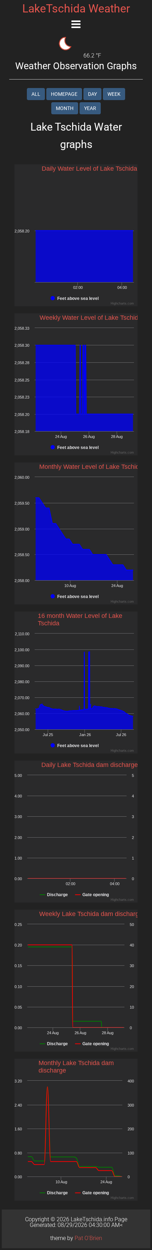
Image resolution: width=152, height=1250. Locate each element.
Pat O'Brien (88, 1238)
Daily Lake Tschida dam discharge (89, 764)
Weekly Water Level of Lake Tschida (91, 317)
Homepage (64, 94)
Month (65, 108)
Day (92, 94)
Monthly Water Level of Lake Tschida (91, 466)
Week (114, 94)
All (35, 94)
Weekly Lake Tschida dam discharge (90, 913)
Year (90, 108)
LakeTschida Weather (76, 8)
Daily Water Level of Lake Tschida (89, 168)
